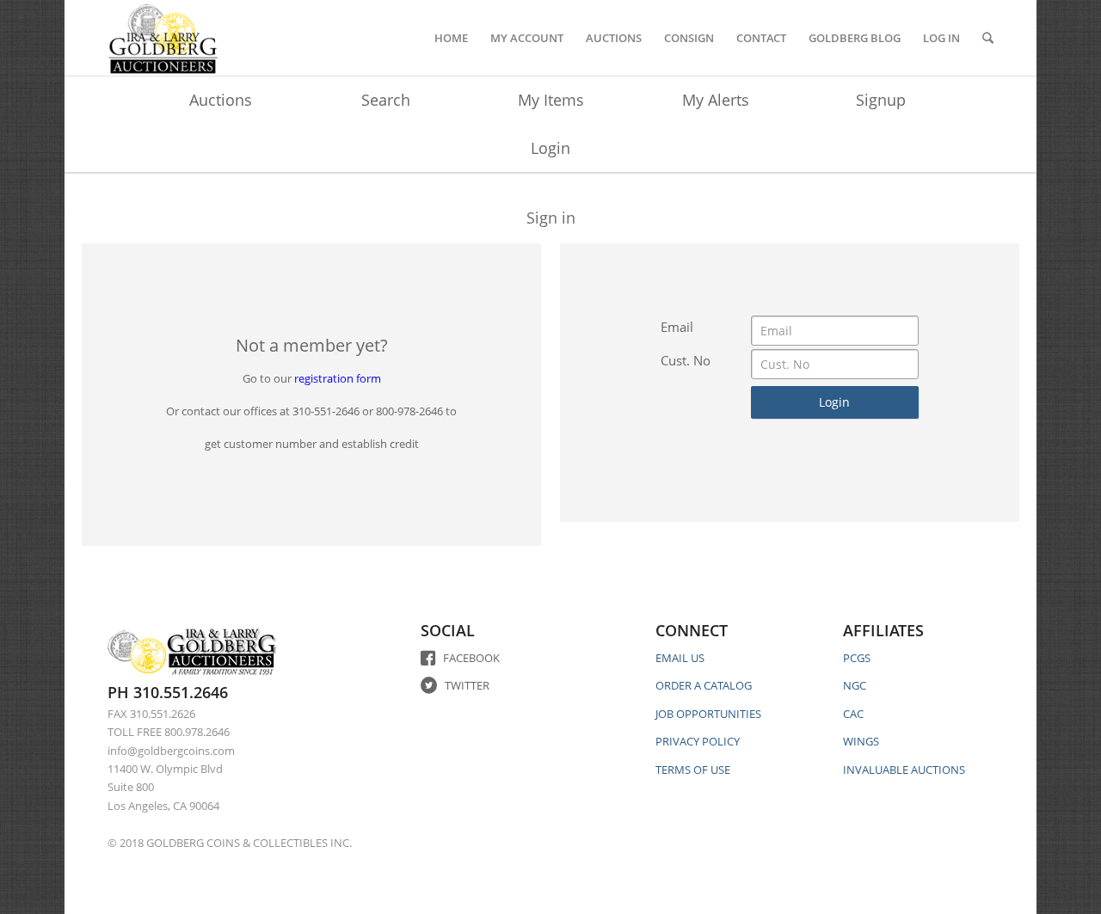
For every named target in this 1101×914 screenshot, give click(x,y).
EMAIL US (679, 658)
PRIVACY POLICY (697, 741)
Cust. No (685, 360)
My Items (551, 99)
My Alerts (715, 99)
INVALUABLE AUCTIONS (904, 769)
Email (677, 326)
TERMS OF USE (692, 769)
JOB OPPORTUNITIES (708, 713)
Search (385, 99)
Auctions (220, 99)
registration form (337, 378)
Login (550, 148)
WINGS (861, 741)
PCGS (856, 658)
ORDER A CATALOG (703, 685)
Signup (881, 99)
